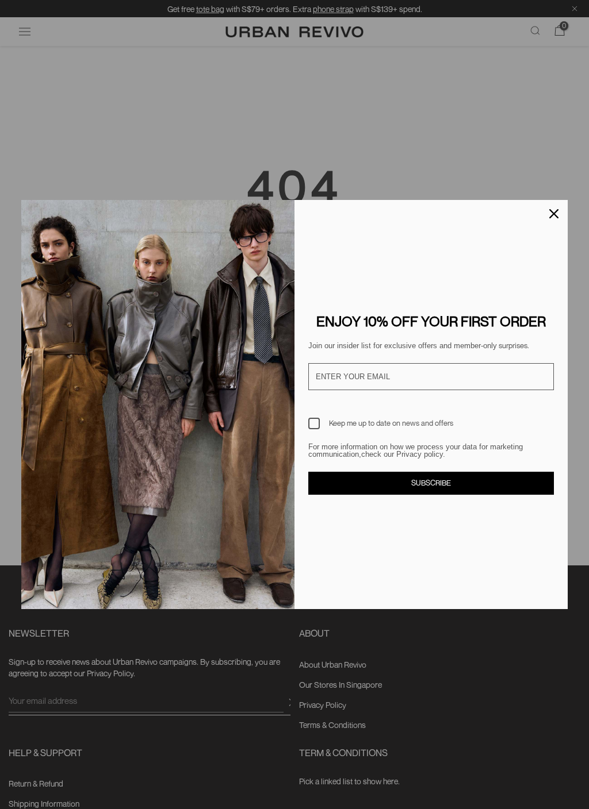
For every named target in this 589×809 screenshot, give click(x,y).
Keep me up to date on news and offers (391, 422)
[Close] (554, 214)
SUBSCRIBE (431, 482)
